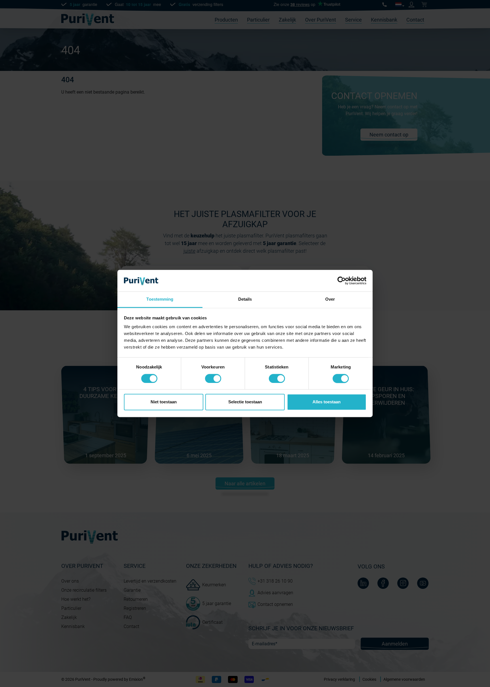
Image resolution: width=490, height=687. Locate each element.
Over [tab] (330, 299)
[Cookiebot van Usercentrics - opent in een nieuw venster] (341, 281)
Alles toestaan (326, 402)
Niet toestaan (164, 402)
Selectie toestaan (245, 402)
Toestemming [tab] (159, 299)
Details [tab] (245, 299)
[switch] (213, 378)
